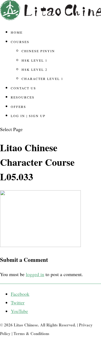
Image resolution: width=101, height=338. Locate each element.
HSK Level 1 (34, 60)
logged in (35, 274)
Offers (18, 106)
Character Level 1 (42, 78)
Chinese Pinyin (38, 51)
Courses (20, 42)
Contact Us (23, 88)
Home (17, 32)
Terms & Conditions (31, 333)
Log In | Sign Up (28, 116)
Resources (22, 97)
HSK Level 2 (34, 69)
